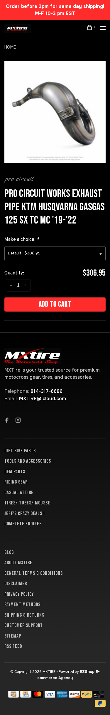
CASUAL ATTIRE (18, 493)
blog (9, 552)
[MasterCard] (37, 696)
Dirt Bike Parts (20, 451)
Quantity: (14, 273)
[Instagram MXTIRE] (18, 421)
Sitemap (12, 636)
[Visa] (50, 696)
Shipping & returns (24, 615)
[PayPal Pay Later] (100, 705)
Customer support (23, 625)
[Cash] (13, 696)
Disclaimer (15, 584)
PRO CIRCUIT (18, 178)
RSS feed (13, 646)
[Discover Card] (74, 696)
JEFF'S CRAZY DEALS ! (24, 514)
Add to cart (55, 304)
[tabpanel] (55, 112)
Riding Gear (16, 482)
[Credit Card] (25, 696)
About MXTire (18, 563)
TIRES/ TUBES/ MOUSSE (27, 503)
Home (10, 47)
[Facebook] (7, 421)
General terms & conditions (33, 573)
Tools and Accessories (27, 461)
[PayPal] (86, 696)
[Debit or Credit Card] (98, 696)
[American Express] (62, 696)
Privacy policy (19, 594)
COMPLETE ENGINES (23, 524)
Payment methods (22, 605)
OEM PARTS (14, 472)
